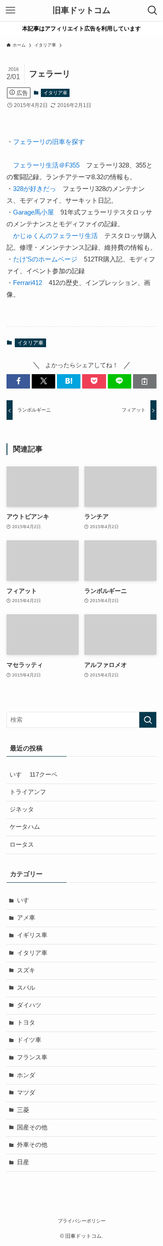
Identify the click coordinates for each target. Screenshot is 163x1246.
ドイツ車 (29, 1040)
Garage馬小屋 (33, 212)
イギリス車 (32, 935)
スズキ (26, 970)
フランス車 (32, 1057)
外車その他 (32, 1145)
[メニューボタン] (10, 10)
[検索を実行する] (147, 720)
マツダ (26, 1092)
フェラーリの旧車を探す (49, 141)
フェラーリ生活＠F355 (46, 165)
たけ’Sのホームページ (45, 259)
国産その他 (32, 1127)
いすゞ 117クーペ (33, 774)
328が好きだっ (34, 188)
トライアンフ (28, 792)
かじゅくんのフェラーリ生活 (55, 235)
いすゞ (26, 900)
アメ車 (26, 917)
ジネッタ (22, 809)
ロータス (22, 844)
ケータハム (25, 827)
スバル (26, 988)
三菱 (23, 1110)
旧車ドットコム (81, 11)
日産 (23, 1162)
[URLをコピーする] (144, 381)
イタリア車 (55, 92)
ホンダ (26, 1075)
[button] (18, 381)
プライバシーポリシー (82, 1220)
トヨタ (26, 1022)
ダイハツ (29, 1005)
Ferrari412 (27, 282)
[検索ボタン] (152, 10)
